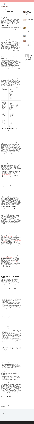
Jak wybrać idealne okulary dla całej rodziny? (29, 36)
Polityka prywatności (8, 0)
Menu (31, 5)
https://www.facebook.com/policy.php (7, 178)
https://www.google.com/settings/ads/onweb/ (7, 257)
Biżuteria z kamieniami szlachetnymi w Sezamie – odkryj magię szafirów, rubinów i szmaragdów (29, 43)
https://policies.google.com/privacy (7, 174)
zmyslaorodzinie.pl (18, 422)
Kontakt (4, 0)
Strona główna (3, 9)
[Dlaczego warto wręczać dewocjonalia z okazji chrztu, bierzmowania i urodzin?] (24, 27)
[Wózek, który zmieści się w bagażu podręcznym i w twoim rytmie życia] (24, 11)
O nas (2, 0)
